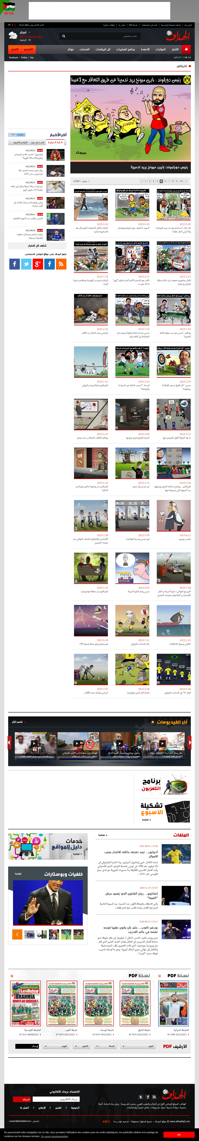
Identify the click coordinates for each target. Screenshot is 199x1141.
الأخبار (175, 49)
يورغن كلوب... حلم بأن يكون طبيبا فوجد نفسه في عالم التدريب (130, 929)
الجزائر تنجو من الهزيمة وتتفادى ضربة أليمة (90, 282)
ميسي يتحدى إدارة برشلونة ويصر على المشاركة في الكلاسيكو (133, 334)
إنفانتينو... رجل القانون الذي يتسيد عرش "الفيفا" (131, 895)
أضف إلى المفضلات (149, 25)
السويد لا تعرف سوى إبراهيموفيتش (133, 228)
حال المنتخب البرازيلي (140, 644)
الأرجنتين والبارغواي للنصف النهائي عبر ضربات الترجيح (90, 541)
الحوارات (161, 49)
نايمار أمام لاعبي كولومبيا (138, 692)
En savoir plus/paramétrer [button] (54, 1136)
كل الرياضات (103, 49)
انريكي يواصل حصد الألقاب (96, 692)
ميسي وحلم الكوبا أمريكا (138, 591)
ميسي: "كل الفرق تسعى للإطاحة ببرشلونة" (176, 387)
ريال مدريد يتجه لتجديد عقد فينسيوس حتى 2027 (30, 172)
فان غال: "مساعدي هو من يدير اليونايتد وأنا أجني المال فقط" (173, 229)
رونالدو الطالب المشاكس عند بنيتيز (92, 438)
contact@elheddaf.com (20, 1121)
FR (9, 24)
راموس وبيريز (185, 539)
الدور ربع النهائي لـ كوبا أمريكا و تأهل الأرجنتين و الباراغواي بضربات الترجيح (174, 593)
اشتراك (26, 1099)
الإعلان (41, 1108)
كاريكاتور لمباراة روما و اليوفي (95, 385)
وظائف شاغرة (108, 25)
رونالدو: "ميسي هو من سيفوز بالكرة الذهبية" (175, 334)
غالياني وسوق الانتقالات (180, 644)
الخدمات (85, 49)
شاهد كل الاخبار (37, 246)
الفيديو (28, 49)
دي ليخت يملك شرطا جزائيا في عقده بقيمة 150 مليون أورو (27, 188)
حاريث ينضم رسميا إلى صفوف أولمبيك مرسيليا (30, 236)
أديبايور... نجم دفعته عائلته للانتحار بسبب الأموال (131, 854)
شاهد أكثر (17, 722)
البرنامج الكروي (20, 142)
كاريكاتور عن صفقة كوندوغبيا (94, 591)
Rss (32, 57)
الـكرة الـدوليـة (55, 142)
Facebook (13, 57)
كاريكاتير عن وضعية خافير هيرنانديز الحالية (92, 488)
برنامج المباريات (125, 49)
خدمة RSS (133, 25)
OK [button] (179, 1135)
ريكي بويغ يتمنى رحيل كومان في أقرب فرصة (28, 204)
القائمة (145, 819)
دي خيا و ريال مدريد (140, 486)
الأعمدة (145, 49)
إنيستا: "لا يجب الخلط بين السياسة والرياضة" (133, 387)
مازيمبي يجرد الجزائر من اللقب (95, 333)
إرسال (35, 1046)
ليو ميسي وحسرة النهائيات (137, 539)
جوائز (71, 49)
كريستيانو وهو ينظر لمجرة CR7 (94, 644)
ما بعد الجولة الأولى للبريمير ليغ (177, 438)
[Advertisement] (99, 11)
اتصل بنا (122, 25)
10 (181, 181)
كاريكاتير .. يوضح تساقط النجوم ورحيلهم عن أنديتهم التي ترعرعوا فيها (172, 488)
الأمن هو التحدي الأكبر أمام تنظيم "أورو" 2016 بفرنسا (131, 282)
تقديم (58, 1108)
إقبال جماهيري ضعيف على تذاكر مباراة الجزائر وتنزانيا (174, 282)
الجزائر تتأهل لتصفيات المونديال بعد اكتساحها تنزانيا (92, 229)
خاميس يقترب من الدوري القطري (28, 218)
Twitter (24, 57)
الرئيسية (188, 25)
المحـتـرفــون (37, 142)
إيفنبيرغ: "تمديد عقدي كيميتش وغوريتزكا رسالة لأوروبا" (28, 156)
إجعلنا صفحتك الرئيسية (171, 25)
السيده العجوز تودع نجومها (137, 438)
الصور (14, 49)
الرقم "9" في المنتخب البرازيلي (177, 692)
